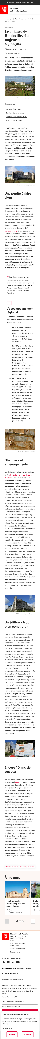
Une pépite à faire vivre (13, 109)
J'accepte (28, 1034)
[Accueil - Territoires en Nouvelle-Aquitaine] (4, 9)
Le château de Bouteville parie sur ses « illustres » (16, 903)
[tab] (17, 921)
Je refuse (13, 1034)
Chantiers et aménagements (15, 113)
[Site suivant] (33, 921)
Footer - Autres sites (9, 973)
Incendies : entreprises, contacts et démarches (21, 2)
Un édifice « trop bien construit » (16, 117)
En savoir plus (7, 1028)
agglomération (12, 475)
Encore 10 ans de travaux (14, 120)
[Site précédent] (7, 921)
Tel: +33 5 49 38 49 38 (17, 948)
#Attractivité (31, 866)
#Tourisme (23, 866)
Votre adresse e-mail (9, 997)
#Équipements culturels (11, 866)
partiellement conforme (16, 979)
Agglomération (10, 231)
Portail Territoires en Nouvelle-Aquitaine (16, 968)
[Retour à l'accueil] (5, 936)
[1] (8, 277)
